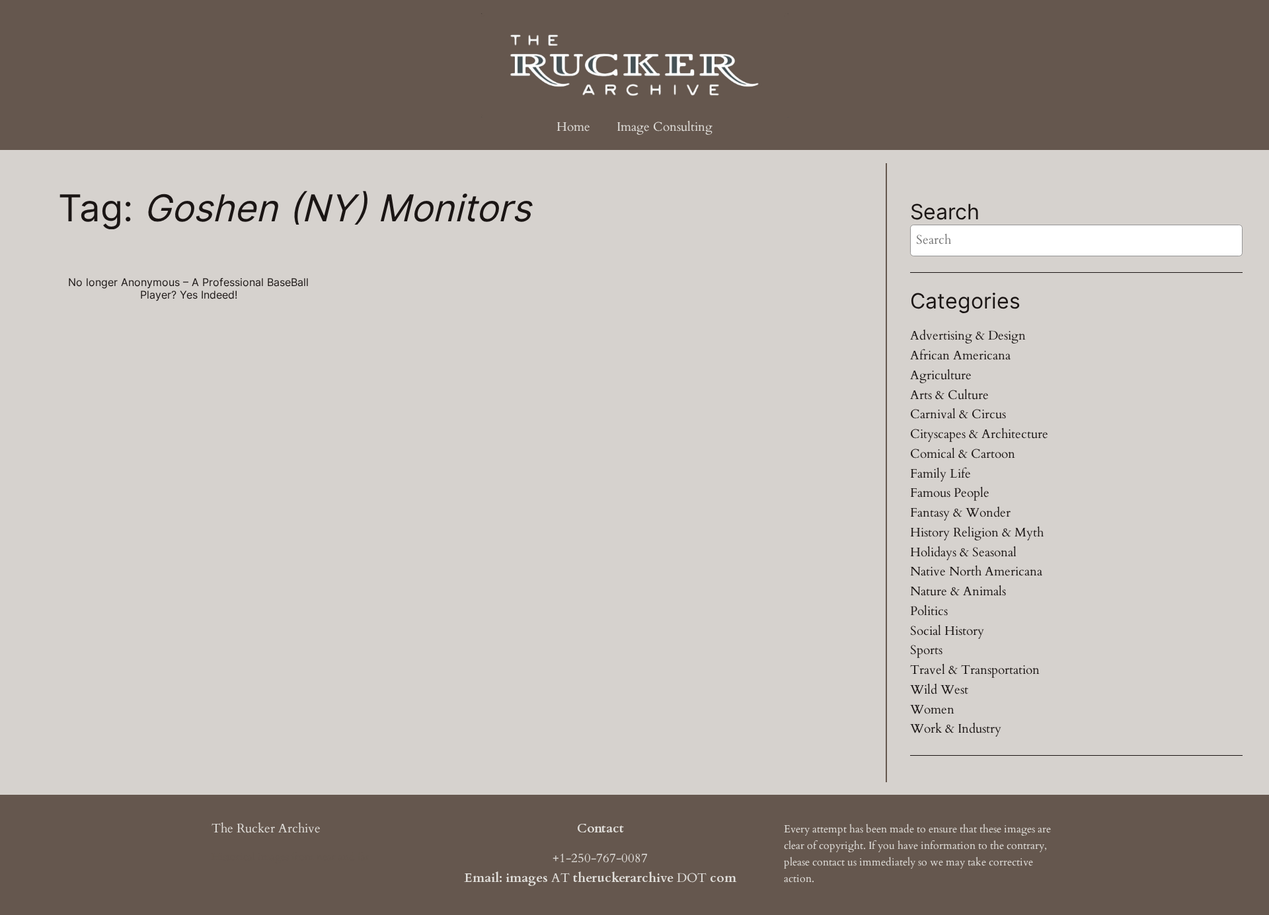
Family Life (940, 473)
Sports (926, 650)
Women (932, 709)
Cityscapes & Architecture (979, 434)
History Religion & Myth (977, 532)
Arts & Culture (949, 395)
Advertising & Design (968, 335)
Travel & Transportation (975, 669)
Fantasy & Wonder (960, 512)
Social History (947, 631)
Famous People (949, 492)
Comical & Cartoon (962, 453)
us (852, 862)
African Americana (960, 355)
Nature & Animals (958, 591)
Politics (929, 611)
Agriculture (941, 375)
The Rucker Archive (266, 828)
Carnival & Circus (958, 414)
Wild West (939, 689)
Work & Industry (955, 728)
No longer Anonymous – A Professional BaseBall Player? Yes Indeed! (188, 288)
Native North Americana (976, 571)
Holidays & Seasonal (963, 552)
